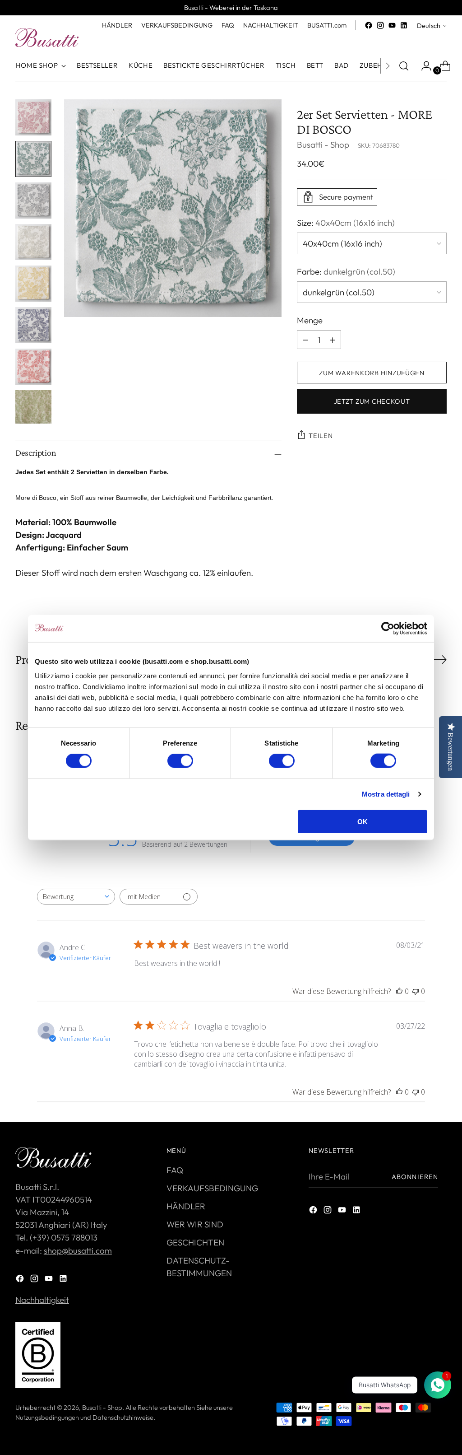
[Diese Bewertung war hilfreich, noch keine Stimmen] (399, 991)
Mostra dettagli (386, 794)
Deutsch (428, 25)
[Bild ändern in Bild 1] (33, 117)
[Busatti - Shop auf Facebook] (369, 25)
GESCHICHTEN (195, 1242)
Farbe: (346, 271)
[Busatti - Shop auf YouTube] (392, 25)
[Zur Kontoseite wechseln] (423, 66)
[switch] (180, 761)
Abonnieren (415, 1176)
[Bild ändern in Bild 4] (33, 242)
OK (362, 821)
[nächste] (387, 66)
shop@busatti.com (78, 1250)
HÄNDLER (185, 1206)
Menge (310, 320)
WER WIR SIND (194, 1224)
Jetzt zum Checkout (372, 401)
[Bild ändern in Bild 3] (33, 200)
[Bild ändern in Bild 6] (33, 325)
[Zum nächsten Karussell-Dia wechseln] (439, 659)
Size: (346, 222)
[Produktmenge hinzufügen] (305, 340)
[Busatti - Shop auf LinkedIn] (404, 25)
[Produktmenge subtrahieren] (332, 340)
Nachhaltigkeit (42, 1299)
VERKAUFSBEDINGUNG (212, 1188)
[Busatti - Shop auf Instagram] (380, 25)
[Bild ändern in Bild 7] (33, 367)
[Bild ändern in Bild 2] (33, 159)
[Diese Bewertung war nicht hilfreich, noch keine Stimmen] (415, 991)
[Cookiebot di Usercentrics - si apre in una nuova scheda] (387, 628)
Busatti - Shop (323, 144)
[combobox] (76, 897)
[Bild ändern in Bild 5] (33, 284)
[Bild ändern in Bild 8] (33, 407)
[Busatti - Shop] (47, 37)
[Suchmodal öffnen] (404, 66)
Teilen (321, 435)
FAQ (174, 1170)
